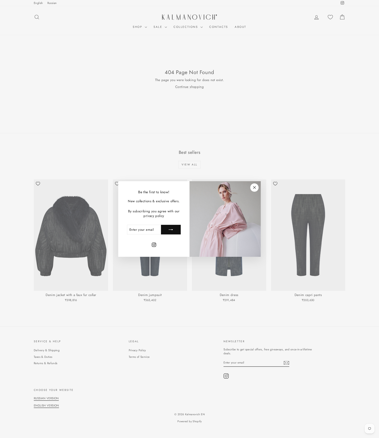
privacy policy (153, 215)
